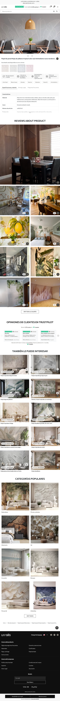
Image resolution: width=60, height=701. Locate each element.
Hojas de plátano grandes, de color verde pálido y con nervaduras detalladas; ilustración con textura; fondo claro (42, 423)
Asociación (32, 668)
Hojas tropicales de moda (38, 447)
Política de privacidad (7, 662)
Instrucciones (4, 654)
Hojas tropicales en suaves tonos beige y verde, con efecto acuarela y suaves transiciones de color (11, 447)
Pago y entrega (5, 651)
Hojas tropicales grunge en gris (39, 375)
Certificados (32, 648)
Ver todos (30, 616)
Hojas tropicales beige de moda (9, 375)
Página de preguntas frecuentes (9, 645)
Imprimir (3, 665)
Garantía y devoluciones (35, 645)
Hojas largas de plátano (7, 399)
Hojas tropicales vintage (7, 423)
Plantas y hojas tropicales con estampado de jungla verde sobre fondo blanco (42, 399)
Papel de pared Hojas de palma (39, 623)
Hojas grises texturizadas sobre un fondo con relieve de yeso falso (11, 471)
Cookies (31, 665)
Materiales (4, 648)
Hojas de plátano (35, 471)
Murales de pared (12, 623)
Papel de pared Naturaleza (24, 623)
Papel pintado (32, 651)
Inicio (4, 623)
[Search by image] (54, 11)
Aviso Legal (4, 668)
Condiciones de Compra (35, 662)
